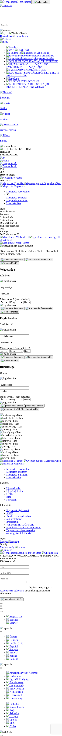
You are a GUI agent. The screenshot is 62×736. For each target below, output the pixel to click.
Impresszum (12, 521)
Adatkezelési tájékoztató (18, 516)
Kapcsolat (11, 499)
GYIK (9, 494)
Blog (8, 496)
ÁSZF (9, 513)
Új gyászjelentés (14, 491)
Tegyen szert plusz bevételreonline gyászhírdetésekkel (20, 532)
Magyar (4, 541)
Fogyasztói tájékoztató (17, 510)
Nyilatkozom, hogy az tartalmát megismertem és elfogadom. (26, 590)
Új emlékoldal (13, 488)
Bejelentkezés (21, 36)
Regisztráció (6, 36)
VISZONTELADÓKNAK (20, 524)
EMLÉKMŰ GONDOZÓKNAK (23, 527)
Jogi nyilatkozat (14, 519)
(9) (4, 157)
